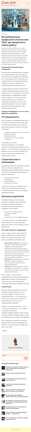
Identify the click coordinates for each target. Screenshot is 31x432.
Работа (4, 330)
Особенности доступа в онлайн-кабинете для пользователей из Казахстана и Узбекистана (17, 368)
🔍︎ (25, 358)
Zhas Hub (9, 2)
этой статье (11, 156)
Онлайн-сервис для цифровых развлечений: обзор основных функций (17, 395)
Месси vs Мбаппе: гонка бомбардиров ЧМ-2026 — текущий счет (16, 413)
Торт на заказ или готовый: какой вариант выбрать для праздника (15, 390)
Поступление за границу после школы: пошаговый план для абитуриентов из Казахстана (16, 402)
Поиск (4, 355)
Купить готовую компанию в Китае (15, 373)
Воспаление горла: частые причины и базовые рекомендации (16, 407)
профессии (7, 143)
